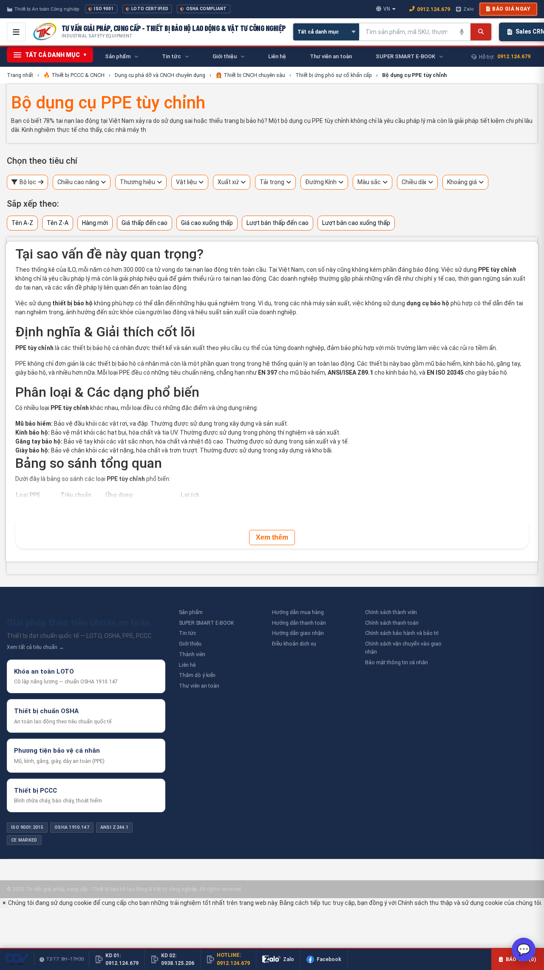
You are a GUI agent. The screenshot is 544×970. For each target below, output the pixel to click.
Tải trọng (272, 182)
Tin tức (187, 633)
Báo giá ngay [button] (511, 9)
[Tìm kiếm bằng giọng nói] (462, 32)
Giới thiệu (190, 643)
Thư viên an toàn (199, 686)
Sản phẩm (191, 612)
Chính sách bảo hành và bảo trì (402, 633)
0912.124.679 (433, 9)
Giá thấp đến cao (144, 222)
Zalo (468, 9)
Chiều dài (414, 182)
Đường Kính (321, 182)
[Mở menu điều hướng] (16, 32)
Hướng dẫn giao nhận (298, 633)
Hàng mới (95, 222)
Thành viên (192, 654)
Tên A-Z (22, 222)
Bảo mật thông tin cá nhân (396, 662)
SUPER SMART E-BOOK (206, 623)
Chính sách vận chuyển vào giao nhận (403, 647)
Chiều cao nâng (78, 182)
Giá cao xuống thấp (207, 222)
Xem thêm (272, 537)
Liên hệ (187, 665)
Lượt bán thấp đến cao (277, 222)
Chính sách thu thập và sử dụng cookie (450, 902)
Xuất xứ (228, 182)
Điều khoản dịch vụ (294, 643)
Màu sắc (369, 182)
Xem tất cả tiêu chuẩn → (35, 647)
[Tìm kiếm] (480, 31)
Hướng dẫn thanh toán (299, 623)
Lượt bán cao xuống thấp (356, 222)
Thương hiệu (137, 182)
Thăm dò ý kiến (197, 675)
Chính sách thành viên (391, 612)
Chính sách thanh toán (392, 623)
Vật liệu (186, 182)
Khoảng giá (462, 182)
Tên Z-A (57, 222)
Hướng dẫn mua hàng (298, 612)
